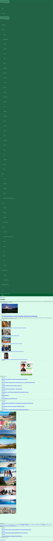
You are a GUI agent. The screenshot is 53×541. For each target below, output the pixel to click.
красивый (19, 524)
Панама (4, 246)
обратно (40, 524)
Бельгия (4, 34)
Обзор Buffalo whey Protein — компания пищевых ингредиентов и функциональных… (15, 359)
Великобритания (5, 39)
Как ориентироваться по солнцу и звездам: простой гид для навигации (19, 316)
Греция (4, 58)
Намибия (4, 207)
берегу (4, 524)
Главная (1, 297)
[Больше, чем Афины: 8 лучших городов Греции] (8, 448)
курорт (23, 524)
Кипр (4, 154)
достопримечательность (11, 524)
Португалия (5, 116)
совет (14, 525)
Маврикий (4, 217)
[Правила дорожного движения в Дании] (8, 429)
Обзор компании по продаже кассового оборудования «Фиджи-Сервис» (13, 351)
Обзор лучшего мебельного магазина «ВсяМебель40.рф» (10, 335)
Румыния (4, 111)
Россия (4, 169)
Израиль (4, 178)
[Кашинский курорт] (8, 485)
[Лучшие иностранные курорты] (8, 504)
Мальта (4, 106)
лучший (35, 524)
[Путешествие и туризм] (4, 19)
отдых (43, 524)
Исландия (4, 101)
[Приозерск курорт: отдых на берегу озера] (8, 420)
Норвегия (4, 82)
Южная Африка (5, 222)
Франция (4, 87)
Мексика (4, 255)
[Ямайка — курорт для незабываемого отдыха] (8, 522)
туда (16, 525)
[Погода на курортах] (8, 476)
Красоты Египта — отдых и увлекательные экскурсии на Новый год (12, 343)
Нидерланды (5, 159)
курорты (27, 524)
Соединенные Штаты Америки (8, 236)
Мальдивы (5, 188)
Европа (3, 29)
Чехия (4, 135)
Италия (4, 164)
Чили (4, 260)
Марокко (4, 212)
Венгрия (4, 53)
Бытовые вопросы (5, 284)
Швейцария (5, 140)
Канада (4, 241)
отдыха (46, 524)
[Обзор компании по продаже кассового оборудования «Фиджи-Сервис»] (6, 350)
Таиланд (4, 193)
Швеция (4, 130)
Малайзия (4, 183)
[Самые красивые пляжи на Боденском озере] (8, 457)
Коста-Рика (5, 265)
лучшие (32, 524)
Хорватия (4, 92)
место (38, 524)
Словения (4, 77)
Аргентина (5, 231)
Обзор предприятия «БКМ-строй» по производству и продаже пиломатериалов (14, 327)
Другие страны (4, 270)
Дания (4, 63)
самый (11, 525)
